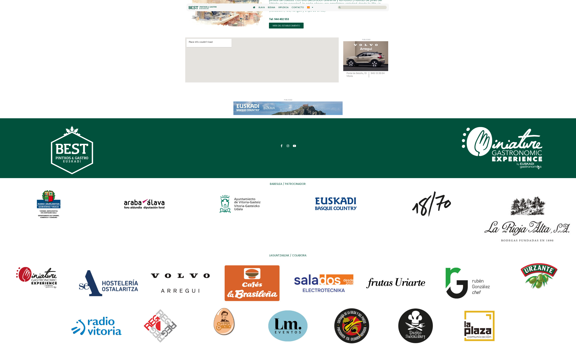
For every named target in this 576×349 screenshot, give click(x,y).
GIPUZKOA (283, 7)
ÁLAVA (261, 7)
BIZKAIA (271, 7)
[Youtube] (294, 146)
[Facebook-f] (281, 146)
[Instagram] (288, 146)
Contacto (298, 7)
